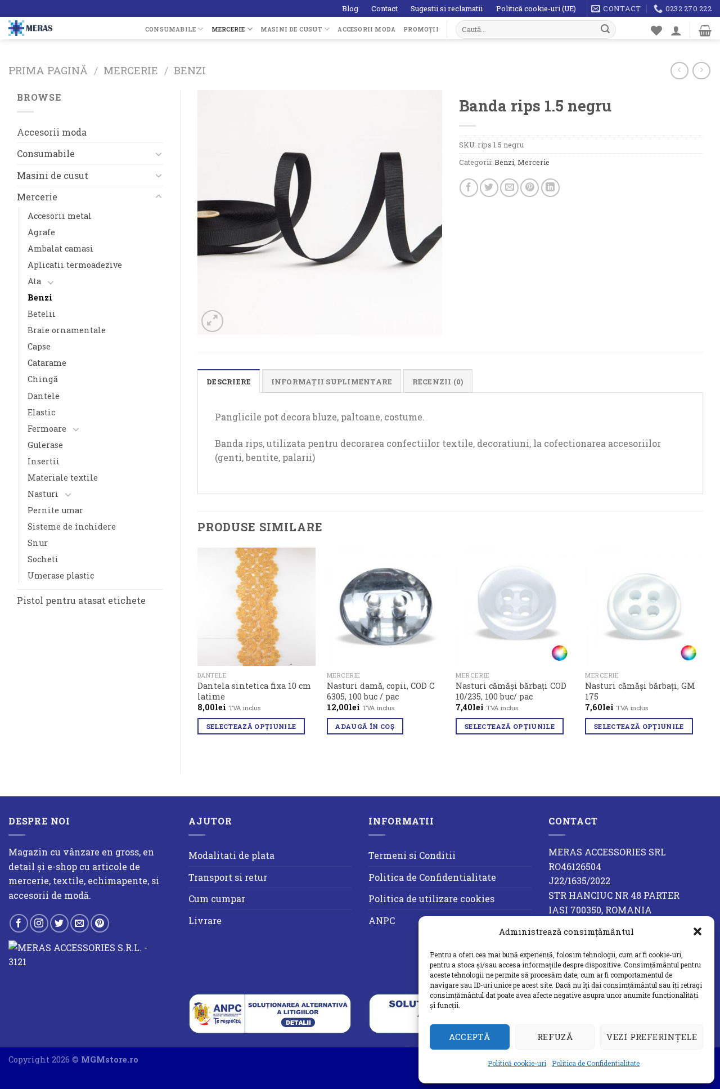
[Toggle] (158, 153)
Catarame (47, 362)
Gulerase (45, 445)
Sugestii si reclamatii (447, 8)
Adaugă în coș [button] (364, 726)
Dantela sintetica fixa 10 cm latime (254, 691)
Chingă (43, 379)
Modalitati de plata (231, 855)
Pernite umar (55, 510)
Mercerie (228, 29)
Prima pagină (48, 70)
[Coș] (705, 30)
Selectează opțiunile (251, 726)
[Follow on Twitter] (59, 923)
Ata (34, 281)
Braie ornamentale (67, 330)
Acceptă (469, 1036)
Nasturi (43, 494)
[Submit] (605, 29)
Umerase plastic (61, 575)
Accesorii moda (366, 29)
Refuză (555, 1036)
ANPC (381, 920)
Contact (384, 8)
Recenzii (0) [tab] (438, 381)
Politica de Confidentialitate (596, 1063)
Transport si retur (227, 877)
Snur (38, 542)
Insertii (44, 461)
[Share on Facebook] (469, 187)
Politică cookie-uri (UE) (536, 8)
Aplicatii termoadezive (75, 264)
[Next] (702, 651)
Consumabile (170, 29)
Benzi (190, 70)
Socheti (43, 559)
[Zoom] (212, 321)
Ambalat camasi (60, 248)
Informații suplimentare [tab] (332, 381)
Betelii (42, 313)
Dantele (44, 396)
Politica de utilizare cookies (431, 898)
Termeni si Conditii (412, 855)
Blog (350, 8)
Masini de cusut (291, 29)
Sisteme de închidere (72, 526)
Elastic (41, 412)
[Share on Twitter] (489, 187)
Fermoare (47, 428)
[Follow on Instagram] (39, 923)
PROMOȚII (421, 29)
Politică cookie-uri (517, 1063)
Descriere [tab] (228, 381)
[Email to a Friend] (509, 187)
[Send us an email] (79, 923)
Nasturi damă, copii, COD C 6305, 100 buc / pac (380, 691)
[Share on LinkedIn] (550, 187)
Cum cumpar (216, 898)
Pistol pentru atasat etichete (81, 600)
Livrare (205, 920)
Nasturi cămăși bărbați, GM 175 (640, 691)
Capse (39, 346)
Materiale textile (63, 477)
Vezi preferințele (651, 1036)
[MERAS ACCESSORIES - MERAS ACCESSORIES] (68, 28)
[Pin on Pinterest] (529, 187)
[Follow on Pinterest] (100, 923)
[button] (697, 931)
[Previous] (198, 651)
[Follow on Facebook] (19, 923)
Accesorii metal (60, 215)
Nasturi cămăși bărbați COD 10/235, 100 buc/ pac (511, 691)
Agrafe (41, 232)
